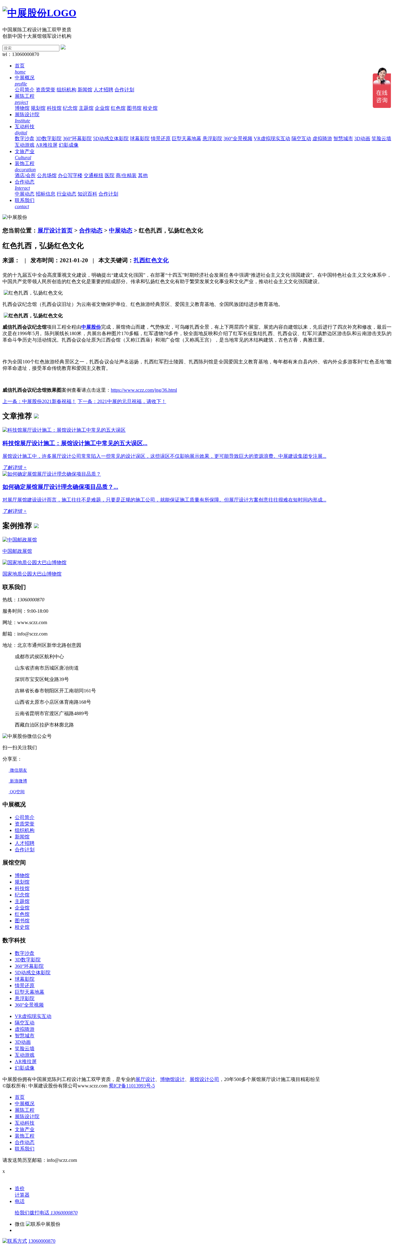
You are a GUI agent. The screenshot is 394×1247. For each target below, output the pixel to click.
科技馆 (54, 108)
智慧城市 (343, 138)
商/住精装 (126, 175)
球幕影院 (140, 138)
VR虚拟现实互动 (272, 138)
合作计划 (124, 89)
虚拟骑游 (322, 138)
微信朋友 (18, 770)
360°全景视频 (237, 138)
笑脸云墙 (381, 138)
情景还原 (161, 138)
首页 (20, 1097)
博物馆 (22, 108)
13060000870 (41, 1241)
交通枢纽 (93, 175)
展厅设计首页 (55, 230)
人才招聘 (103, 89)
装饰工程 (24, 1135)
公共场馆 (47, 175)
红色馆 (118, 108)
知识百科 (87, 193)
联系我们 (24, 1148)
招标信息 (45, 193)
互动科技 (24, 1123)
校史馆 (150, 108)
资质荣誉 (45, 89)
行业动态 (66, 193)
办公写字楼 (70, 175)
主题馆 (86, 108)
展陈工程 (24, 1110)
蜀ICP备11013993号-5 (132, 1085)
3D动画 (362, 138)
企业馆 (102, 108)
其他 (143, 175)
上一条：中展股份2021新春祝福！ (39, 401)
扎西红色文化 (151, 260)
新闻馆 (85, 89)
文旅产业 (24, 1129)
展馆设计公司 (204, 1079)
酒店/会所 (25, 175)
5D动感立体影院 (111, 138)
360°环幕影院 (77, 138)
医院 (110, 175)
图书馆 (134, 108)
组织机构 (66, 89)
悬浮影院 (212, 138)
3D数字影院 (49, 138)
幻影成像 (68, 145)
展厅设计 (145, 1079)
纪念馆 (70, 108)
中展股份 (91, 327)
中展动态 (24, 193)
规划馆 (38, 108)
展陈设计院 (27, 1116)
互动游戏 (24, 145)
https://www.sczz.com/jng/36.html (144, 390)
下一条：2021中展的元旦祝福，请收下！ (122, 401)
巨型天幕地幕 (186, 138)
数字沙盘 (24, 138)
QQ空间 (17, 792)
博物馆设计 (172, 1079)
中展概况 (24, 1103)
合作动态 (91, 230)
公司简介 (24, 89)
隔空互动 (301, 138)
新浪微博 (18, 781)
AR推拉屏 (47, 145)
